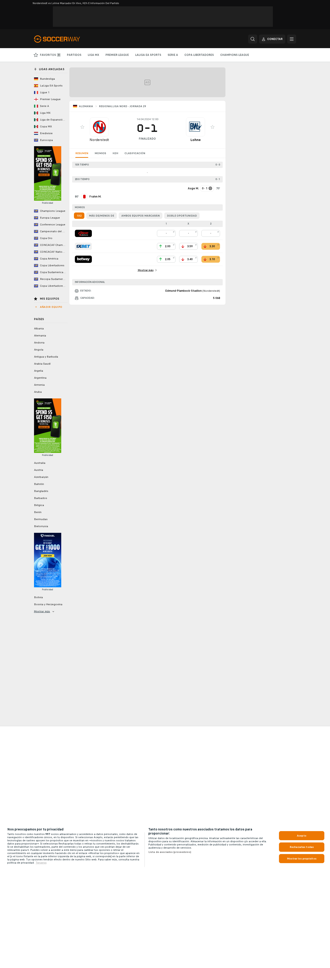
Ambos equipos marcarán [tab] (140, 215)
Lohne (195, 140)
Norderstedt (99, 140)
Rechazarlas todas (302, 847)
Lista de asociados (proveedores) (169, 852)
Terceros (41, 862)
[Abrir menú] (291, 39)
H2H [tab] (115, 153)
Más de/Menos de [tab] (101, 215)
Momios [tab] (100, 153)
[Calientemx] (83, 233)
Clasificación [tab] (135, 153)
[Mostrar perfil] (99, 126)
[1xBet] (83, 246)
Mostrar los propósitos (301, 858)
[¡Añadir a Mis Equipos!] (82, 127)
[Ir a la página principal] (65, 39)
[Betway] (83, 259)
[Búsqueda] (252, 39)
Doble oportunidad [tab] (182, 215)
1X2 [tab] (79, 215)
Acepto (301, 835)
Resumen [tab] (81, 153)
